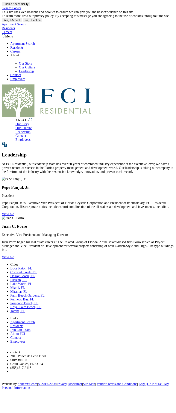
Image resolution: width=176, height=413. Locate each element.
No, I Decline (32, 20)
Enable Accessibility (16, 4)
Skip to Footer (11, 8)
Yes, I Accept (11, 20)
